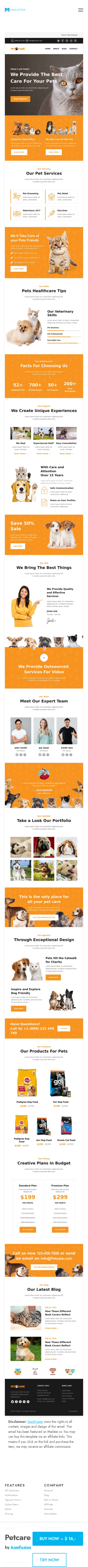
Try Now (49, 1560)
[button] (80, 10)
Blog (46, 1495)
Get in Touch (51, 1499)
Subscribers (12, 1504)
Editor (8, 1509)
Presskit (48, 1509)
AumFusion (35, 1421)
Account (48, 1490)
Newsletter (50, 1513)
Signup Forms (13, 1499)
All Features (12, 1490)
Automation (11, 1495)
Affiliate (48, 1504)
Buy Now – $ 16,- (58, 1539)
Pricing (9, 1513)
